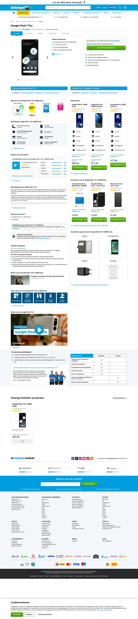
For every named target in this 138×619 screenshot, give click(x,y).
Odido (43, 511)
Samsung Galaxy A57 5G (18, 506)
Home (12, 21)
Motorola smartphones (78, 506)
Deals (104, 539)
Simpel (43, 513)
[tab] (18, 80)
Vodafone (44, 516)
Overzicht (41, 21)
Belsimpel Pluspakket (49, 357)
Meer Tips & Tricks (18, 305)
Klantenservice (117, 13)
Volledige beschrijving (19, 207)
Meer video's (16, 347)
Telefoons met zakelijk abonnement (111, 527)
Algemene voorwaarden (92, 576)
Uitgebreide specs (18, 148)
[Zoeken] (89, 7)
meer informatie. (88, 573)
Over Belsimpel (45, 541)
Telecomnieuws (76, 525)
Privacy (64, 576)
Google (24, 21)
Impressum (70, 576)
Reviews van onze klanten (51, 92)
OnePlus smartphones (77, 502)
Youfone (44, 518)
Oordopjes (44, 528)
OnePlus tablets (16, 528)
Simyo (43, 514)
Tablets (106, 13)
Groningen (74, 541)
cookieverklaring (107, 610)
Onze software (45, 546)
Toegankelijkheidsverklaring (49, 544)
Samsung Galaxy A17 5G (18, 507)
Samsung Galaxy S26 (17, 504)
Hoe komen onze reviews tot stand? (22, 176)
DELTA (43, 504)
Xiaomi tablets (15, 527)
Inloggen (105, 7)
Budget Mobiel (45, 502)
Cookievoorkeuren (79, 576)
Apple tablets (15, 523)
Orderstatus (14, 542)
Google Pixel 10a (16, 509)
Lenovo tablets (15, 530)
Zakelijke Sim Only (107, 528)
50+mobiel (44, 499)
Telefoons (56, 13)
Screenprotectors (46, 525)
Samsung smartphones (78, 501)
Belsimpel (45, 539)
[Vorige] (13, 57)
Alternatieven (85, 92)
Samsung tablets (16, 525)
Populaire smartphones (20, 497)
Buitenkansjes (23, 13)
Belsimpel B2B (105, 523)
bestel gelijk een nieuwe (42, 238)
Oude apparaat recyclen (78, 528)
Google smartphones (77, 507)
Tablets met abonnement (18, 532)
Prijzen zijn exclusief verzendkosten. (88, 571)
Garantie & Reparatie (17, 544)
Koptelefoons (45, 530)
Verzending (14, 541)
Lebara (43, 509)
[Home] (14, 13)
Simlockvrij (58, 54)
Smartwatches (45, 532)
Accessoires (93, 92)
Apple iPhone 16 (16, 502)
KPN (43, 507)
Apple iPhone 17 (16, 499)
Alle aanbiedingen (106, 541)
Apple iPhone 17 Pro (17, 501)
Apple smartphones (77, 499)
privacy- (98, 610)
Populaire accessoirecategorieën (108, 92)
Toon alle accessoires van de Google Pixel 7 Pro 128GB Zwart (90, 225)
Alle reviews (16, 180)
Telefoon (18, 21)
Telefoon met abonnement (40, 13)
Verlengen (76, 13)
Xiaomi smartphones (77, 504)
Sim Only (66, 13)
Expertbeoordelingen (27, 92)
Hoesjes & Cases (46, 523)
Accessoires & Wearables (91, 13)
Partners (46, 576)
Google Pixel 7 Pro (32, 21)
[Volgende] (47, 57)
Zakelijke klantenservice (108, 525)
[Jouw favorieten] (120, 7)
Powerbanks (45, 527)
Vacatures (44, 547)
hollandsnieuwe (46, 506)
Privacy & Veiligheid (47, 542)
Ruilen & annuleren (16, 546)
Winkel (74, 539)
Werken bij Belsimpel (55, 576)
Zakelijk (105, 521)
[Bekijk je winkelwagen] (125, 7)
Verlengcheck (75, 523)
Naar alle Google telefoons (80, 173)
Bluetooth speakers (46, 533)
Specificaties (38, 92)
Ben (43, 501)
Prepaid (74, 527)
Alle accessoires (46, 535)
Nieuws (41, 576)
